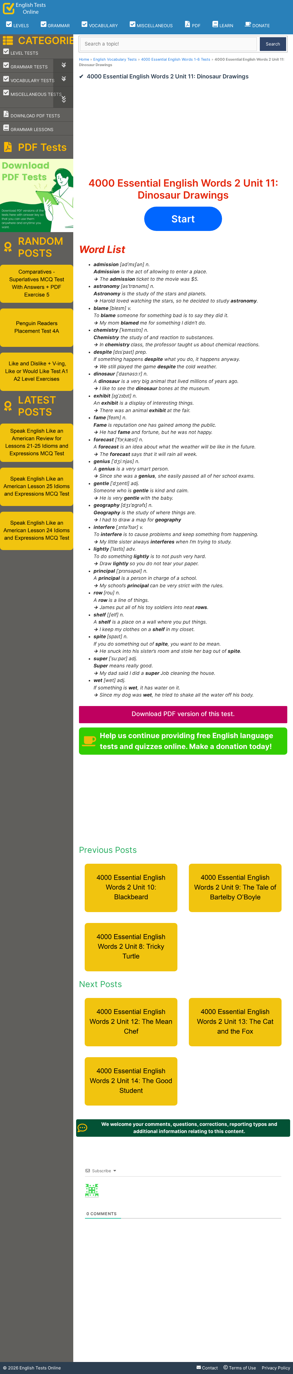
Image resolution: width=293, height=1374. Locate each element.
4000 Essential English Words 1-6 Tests (175, 59)
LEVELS (20, 25)
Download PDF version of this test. (183, 713)
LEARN (225, 25)
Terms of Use (242, 1368)
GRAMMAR (58, 25)
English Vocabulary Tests (115, 59)
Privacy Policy (276, 1368)
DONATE (260, 25)
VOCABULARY (103, 25)
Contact (209, 1368)
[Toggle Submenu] (63, 65)
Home (84, 59)
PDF (196, 25)
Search (273, 44)
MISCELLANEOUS (154, 25)
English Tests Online (40, 1368)
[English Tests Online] (24, 8)
